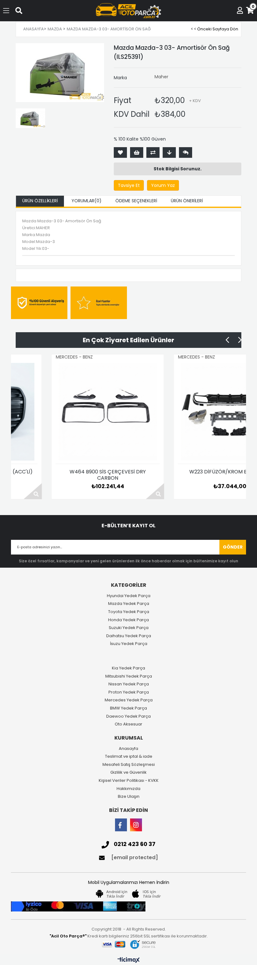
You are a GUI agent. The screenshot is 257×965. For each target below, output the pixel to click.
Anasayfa (128, 748)
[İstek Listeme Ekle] (136, 152)
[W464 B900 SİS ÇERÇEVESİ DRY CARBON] (74, 412)
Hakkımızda (128, 788)
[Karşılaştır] (153, 152)
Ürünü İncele (122, 491)
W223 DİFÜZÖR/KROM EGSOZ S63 (196, 472)
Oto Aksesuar (128, 724)
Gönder (233, 547)
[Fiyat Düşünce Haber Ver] (169, 152)
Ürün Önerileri (187, 201)
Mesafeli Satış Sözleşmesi (128, 764)
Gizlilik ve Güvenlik (128, 772)
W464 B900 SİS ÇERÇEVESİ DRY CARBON (74, 475)
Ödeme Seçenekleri (136, 201)
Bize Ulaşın (128, 796)
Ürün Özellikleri (40, 201)
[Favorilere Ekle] (120, 152)
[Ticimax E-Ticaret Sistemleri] (129, 960)
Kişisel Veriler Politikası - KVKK (129, 780)
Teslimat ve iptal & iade (128, 756)
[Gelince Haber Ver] (185, 152)
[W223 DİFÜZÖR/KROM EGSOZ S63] (196, 412)
